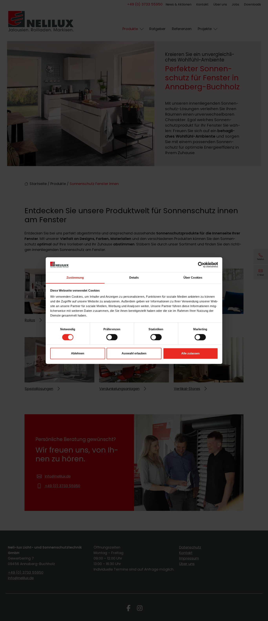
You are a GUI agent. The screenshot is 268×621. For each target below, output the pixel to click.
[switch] (112, 337)
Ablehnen (77, 353)
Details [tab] (134, 277)
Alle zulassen (190, 353)
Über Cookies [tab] (192, 277)
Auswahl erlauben (134, 353)
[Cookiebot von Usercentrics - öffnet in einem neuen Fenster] (201, 265)
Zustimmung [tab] (75, 277)
